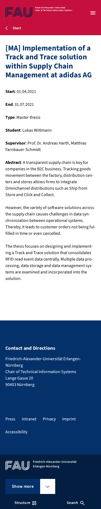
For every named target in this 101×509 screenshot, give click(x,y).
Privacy (49, 419)
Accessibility (16, 432)
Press (10, 419)
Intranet (29, 419)
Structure (22, 503)
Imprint (69, 419)
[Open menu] (93, 13)
